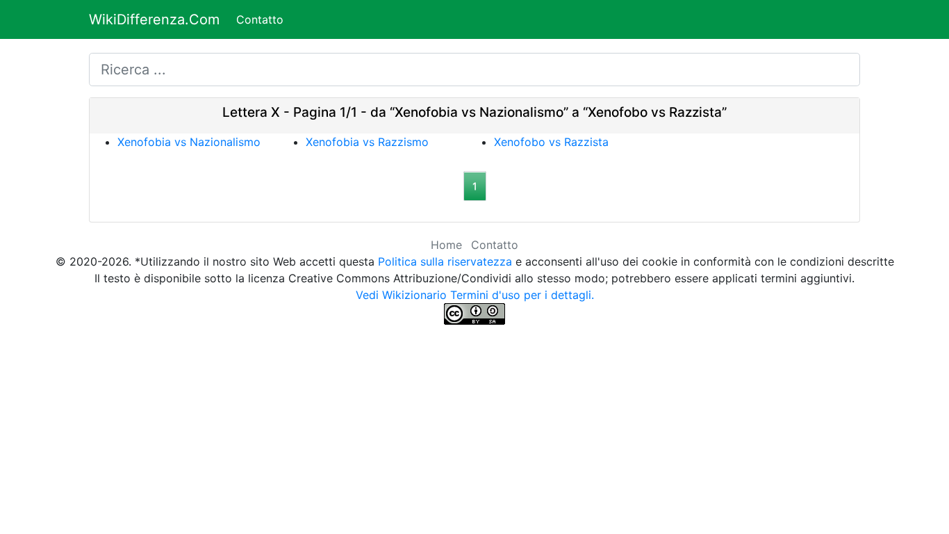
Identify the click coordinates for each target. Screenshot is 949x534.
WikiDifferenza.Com (154, 19)
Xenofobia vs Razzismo (367, 142)
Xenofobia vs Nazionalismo (189, 142)
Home (446, 245)
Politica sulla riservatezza (445, 261)
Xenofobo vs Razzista (551, 142)
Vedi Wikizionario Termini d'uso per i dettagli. (475, 295)
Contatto (259, 19)
